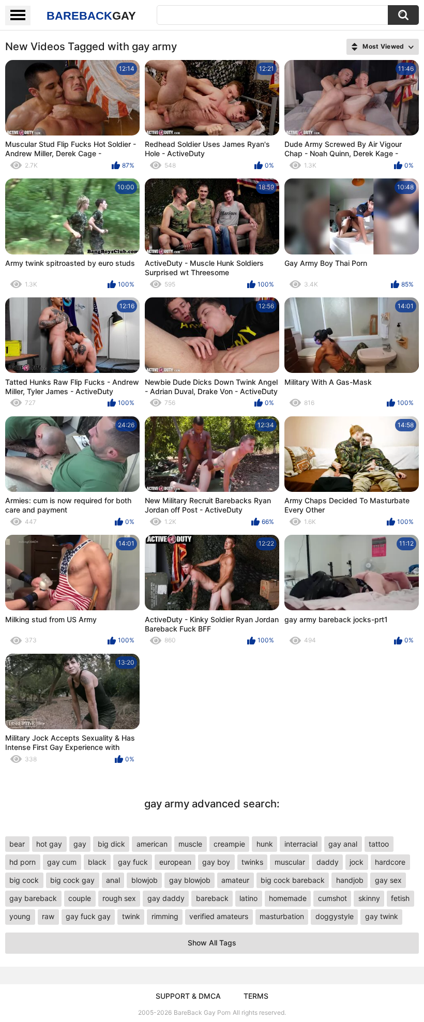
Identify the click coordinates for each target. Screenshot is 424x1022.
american (152, 843)
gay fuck (133, 862)
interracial (300, 843)
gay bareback (33, 898)
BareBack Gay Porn (202, 1012)
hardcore (390, 862)
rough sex (119, 898)
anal (113, 880)
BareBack (91, 15)
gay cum (62, 862)
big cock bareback (293, 880)
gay (79, 843)
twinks (252, 862)
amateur (235, 880)
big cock (24, 880)
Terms (256, 995)
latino (248, 898)
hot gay (49, 843)
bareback (212, 898)
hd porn (22, 862)
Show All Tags (212, 942)
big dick (111, 843)
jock (357, 862)
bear (17, 843)
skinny (369, 898)
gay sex (388, 880)
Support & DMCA (188, 995)
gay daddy (166, 898)
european (175, 862)
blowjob (144, 880)
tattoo (379, 843)
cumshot (332, 898)
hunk (264, 843)
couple (79, 898)
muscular (290, 862)
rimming (165, 916)
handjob (350, 880)
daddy (327, 862)
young (20, 916)
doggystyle (334, 916)
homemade (288, 898)
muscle (190, 843)
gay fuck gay (88, 916)
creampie (229, 843)
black (97, 862)
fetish (400, 898)
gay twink (381, 916)
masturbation (282, 916)
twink (131, 916)
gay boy (216, 862)
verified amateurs (218, 916)
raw (48, 916)
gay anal (342, 843)
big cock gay (72, 880)
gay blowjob (189, 880)
